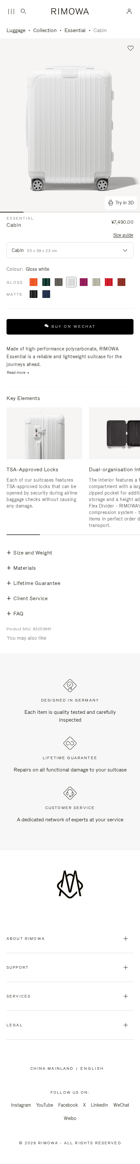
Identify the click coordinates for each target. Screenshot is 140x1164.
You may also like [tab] (26, 637)
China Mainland (53, 1068)
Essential (75, 30)
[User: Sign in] (129, 11)
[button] (131, 48)
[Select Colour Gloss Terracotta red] (121, 283)
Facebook (68, 1105)
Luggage (16, 30)
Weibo (70, 1118)
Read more (16, 372)
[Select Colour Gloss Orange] (33, 283)
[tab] (23, 534)
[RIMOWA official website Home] (70, 11)
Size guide (123, 235)
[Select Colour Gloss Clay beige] (96, 283)
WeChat (121, 1105)
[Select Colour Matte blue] (46, 295)
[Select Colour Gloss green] (46, 283)
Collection (45, 30)
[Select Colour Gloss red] (108, 283)
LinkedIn (99, 1105)
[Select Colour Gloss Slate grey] (58, 283)
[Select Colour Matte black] (33, 295)
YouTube (44, 1105)
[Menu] (11, 12)
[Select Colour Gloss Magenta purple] (83, 283)
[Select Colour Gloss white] (71, 283)
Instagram (21, 1105)
